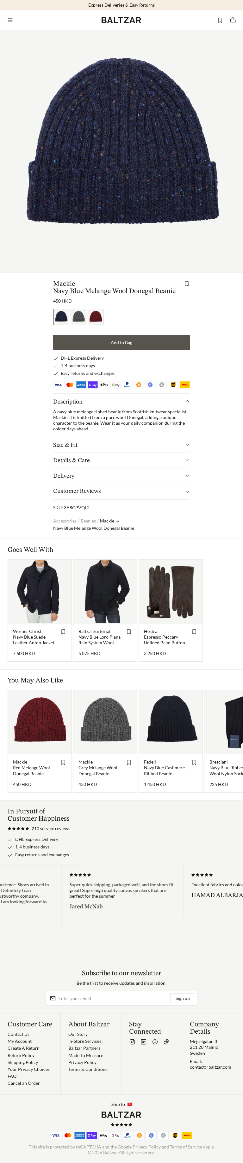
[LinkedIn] (143, 1042)
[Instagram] (132, 1042)
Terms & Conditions (87, 1069)
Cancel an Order (24, 1083)
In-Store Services (84, 1041)
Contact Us (18, 1034)
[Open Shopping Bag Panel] (233, 20)
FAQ (12, 1076)
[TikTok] (166, 1042)
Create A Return (24, 1048)
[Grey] (78, 317)
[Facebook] (155, 1042)
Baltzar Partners (84, 1048)
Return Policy (21, 1055)
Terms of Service (186, 1146)
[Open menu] (10, 20)
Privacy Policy (82, 1062)
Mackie (64, 283)
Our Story (78, 1034)
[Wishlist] (220, 20)
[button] (39, 828)
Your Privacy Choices (29, 1069)
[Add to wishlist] (187, 283)
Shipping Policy (23, 1062)
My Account (20, 1041)
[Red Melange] (95, 317)
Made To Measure (85, 1055)
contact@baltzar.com (210, 1067)
